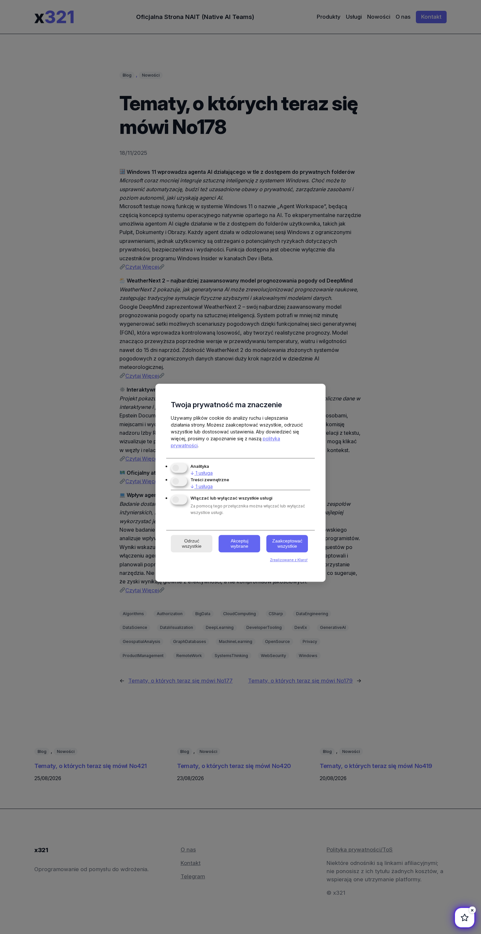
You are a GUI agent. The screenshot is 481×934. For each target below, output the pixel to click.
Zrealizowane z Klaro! (289, 560)
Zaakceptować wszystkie (287, 543)
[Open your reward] (463, 917)
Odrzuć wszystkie (192, 543)
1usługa (201, 473)
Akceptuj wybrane (239, 543)
